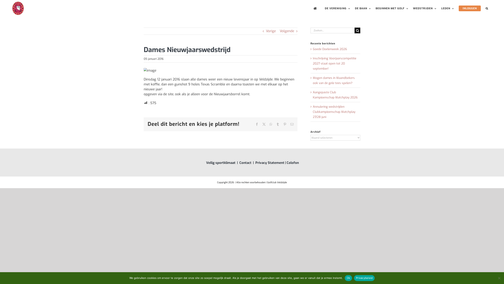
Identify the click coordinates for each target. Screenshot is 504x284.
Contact (245, 163)
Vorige (271, 31)
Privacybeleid (364, 277)
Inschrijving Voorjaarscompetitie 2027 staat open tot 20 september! (334, 63)
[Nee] (499, 278)
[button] (487, 8)
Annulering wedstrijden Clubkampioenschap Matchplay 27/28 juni (334, 112)
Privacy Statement (269, 163)
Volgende (287, 31)
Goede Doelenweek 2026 (330, 49)
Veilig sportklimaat (220, 163)
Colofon (293, 163)
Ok (348, 277)
